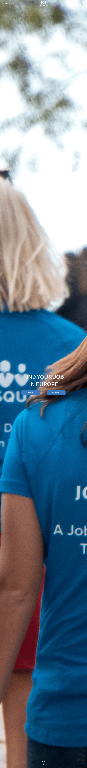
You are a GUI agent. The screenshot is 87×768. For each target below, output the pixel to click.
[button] (83, 3)
